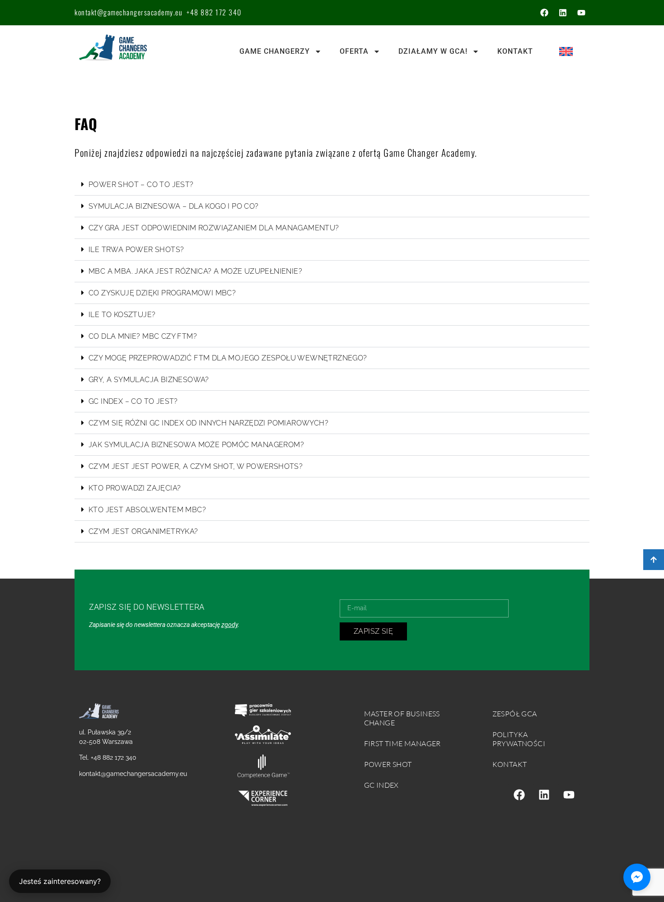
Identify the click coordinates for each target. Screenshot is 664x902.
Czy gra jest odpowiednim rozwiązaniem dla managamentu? (214, 228)
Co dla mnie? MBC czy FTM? (143, 336)
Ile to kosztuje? (122, 314)
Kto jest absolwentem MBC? (147, 509)
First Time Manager (402, 743)
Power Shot (388, 764)
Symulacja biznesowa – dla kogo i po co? (174, 206)
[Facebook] (544, 13)
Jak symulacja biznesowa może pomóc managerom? (196, 444)
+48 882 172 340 (214, 12)
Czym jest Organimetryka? (143, 531)
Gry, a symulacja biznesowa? (149, 379)
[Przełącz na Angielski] (566, 52)
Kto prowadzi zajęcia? (135, 488)
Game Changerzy (274, 51)
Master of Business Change (402, 718)
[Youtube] (581, 13)
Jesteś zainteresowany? (60, 881)
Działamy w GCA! (433, 51)
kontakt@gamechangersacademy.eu (128, 12)
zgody (229, 624)
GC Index (381, 785)
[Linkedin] (563, 13)
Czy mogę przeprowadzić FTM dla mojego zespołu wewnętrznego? (228, 358)
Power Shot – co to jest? (141, 184)
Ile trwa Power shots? (136, 249)
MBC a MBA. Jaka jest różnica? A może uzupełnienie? (195, 271)
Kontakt (515, 51)
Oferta (354, 51)
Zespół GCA (514, 713)
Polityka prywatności (518, 739)
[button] (332, 185)
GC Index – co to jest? (133, 401)
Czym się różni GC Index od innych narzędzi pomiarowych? (208, 423)
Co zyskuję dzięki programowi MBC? (162, 293)
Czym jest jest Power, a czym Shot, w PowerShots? (196, 466)
